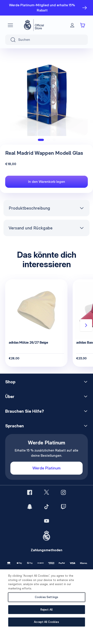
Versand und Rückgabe (31, 228)
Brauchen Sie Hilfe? (24, 411)
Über (9, 396)
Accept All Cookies (46, 622)
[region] (46, 599)
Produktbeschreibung (29, 208)
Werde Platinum (46, 468)
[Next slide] (86, 325)
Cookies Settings (46, 597)
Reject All (46, 609)
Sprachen (14, 425)
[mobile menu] (10, 25)
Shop (10, 381)
